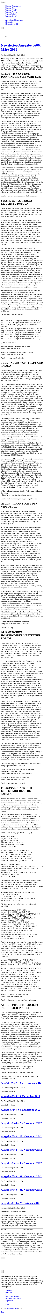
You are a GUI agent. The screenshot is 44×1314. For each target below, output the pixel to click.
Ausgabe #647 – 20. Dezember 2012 (21, 1082)
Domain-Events (11, 12)
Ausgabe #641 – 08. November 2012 (21, 1163)
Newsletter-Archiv (12, 1296)
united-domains (12, 1308)
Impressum (9, 1301)
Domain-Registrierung (13, 6)
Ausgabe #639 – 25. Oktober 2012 (20, 1203)
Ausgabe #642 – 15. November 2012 (21, 1149)
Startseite (8, 1290)
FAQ (7, 1294)
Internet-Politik (10, 14)
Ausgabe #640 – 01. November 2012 (21, 1176)
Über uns (8, 1292)
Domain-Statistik (11, 16)
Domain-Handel (11, 10)
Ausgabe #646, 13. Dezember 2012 (20, 1096)
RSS (7, 1304)
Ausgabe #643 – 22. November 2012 (21, 1136)
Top (2, 1312)
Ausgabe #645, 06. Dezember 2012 (20, 1109)
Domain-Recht (10, 8)
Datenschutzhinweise (13, 1299)
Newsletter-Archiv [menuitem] (12, 24)
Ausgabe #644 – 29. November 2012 (21, 1123)
